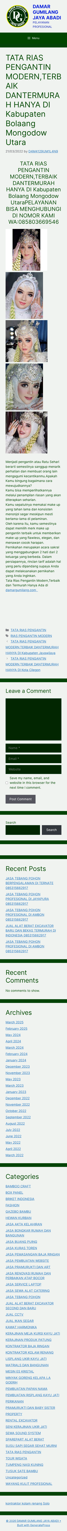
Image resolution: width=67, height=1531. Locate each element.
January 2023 (16, 1092)
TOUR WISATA (16, 1458)
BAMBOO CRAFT (18, 1186)
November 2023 (18, 1073)
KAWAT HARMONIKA (21, 1327)
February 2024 (17, 1054)
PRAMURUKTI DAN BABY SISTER (30, 1408)
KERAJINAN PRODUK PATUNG (29, 1340)
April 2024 (13, 1041)
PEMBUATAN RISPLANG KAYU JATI (32, 1395)
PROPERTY (14, 1414)
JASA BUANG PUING (21, 1242)
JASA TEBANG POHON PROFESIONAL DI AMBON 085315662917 (25, 914)
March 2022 (14, 1155)
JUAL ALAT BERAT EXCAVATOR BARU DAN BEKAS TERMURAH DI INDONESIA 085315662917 (31, 930)
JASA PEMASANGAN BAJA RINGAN (33, 1254)
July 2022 (13, 1130)
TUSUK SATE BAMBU (22, 1471)
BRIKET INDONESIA (20, 1199)
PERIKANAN (15, 1401)
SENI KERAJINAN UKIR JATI (26, 1427)
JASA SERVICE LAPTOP (23, 1284)
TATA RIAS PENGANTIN (28, 630)
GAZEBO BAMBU (18, 1211)
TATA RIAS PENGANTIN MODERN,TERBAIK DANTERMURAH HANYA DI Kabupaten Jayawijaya (32, 647)
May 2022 (13, 1142)
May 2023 (13, 1079)
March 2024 (15, 1047)
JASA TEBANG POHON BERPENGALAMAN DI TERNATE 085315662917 (29, 883)
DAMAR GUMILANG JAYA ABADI (47, 12)
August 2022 (15, 1123)
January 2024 (16, 1060)
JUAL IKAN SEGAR (20, 1321)
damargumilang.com (22, 590)
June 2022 (13, 1136)
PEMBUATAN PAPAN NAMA (26, 1389)
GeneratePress (40, 1525)
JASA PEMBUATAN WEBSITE (27, 1261)
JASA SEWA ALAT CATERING (28, 1291)
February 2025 (16, 1028)
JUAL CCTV (14, 1314)
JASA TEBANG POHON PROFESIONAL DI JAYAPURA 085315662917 (27, 899)
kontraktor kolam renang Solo (28, 1503)
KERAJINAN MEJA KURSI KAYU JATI (33, 1333)
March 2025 (14, 1022)
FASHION (12, 1205)
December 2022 (18, 1098)
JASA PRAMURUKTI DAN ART (28, 1267)
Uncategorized (17, 1477)
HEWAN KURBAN (18, 1218)
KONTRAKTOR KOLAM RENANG (30, 1352)
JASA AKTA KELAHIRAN (24, 1224)
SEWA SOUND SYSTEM (23, 1433)
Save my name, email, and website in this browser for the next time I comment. (32, 782)
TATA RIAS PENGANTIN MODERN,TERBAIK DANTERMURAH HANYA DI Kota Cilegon (32, 664)
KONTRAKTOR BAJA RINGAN (27, 1346)
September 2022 (18, 1117)
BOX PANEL (14, 1192)
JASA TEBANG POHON (23, 1297)
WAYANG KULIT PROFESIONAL (29, 1484)
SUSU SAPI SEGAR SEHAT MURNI (31, 1446)
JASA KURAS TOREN (21, 1248)
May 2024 (13, 1035)
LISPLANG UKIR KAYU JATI (26, 1359)
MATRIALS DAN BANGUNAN (27, 1365)
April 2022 (13, 1149)
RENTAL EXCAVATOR (21, 1420)
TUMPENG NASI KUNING (24, 1465)
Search (11, 822)
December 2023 (18, 1066)
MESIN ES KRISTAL (20, 1371)
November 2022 (18, 1104)
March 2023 (15, 1085)
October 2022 (16, 1111)
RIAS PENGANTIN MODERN (31, 636)
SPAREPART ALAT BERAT (25, 1439)
